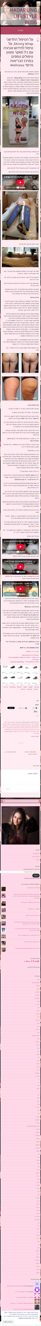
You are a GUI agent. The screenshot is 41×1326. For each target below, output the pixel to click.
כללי (30, 724)
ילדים (38, 1098)
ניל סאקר (27, 731)
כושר (38, 1104)
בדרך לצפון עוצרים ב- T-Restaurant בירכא (29, 935)
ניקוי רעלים (21, 731)
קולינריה (29, 689)
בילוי (38, 1007)
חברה (38, 1048)
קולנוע (38, 1213)
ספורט (38, 1182)
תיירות (6, 687)
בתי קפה (37, 1020)
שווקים (38, 1235)
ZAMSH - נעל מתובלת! (34, 909)
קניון (39, 1222)
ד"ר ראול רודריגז (35, 727)
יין (39, 1091)
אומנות (38, 985)
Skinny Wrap (35, 726)
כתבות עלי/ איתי (36, 856)
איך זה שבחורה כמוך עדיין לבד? (32, 941)
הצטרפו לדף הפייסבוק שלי (30, 655)
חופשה (38, 1054)
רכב (39, 1232)
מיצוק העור (16, 729)
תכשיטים (37, 1260)
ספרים (38, 1185)
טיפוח (25, 687)
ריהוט (38, 1229)
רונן (33, 1297)
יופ (39, 1079)
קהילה (38, 1210)
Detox (4, 724)
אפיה (38, 1001)
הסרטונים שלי (36, 853)
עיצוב (38, 1188)
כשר (39, 1113)
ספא (38, 1179)
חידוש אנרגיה (9, 727)
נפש (27, 724)
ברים (38, 1017)
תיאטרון (38, 1251)
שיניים (38, 1238)
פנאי (38, 1194)
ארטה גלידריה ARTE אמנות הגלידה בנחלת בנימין (27, 948)
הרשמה (36, 875)
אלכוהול (38, 995)
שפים (38, 1247)
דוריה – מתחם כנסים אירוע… (22, 1297)
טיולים (38, 1063)
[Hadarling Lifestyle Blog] (24, 6)
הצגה (38, 1038)
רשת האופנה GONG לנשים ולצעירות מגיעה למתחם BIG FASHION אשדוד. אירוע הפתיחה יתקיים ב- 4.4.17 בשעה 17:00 (26, 896)
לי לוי (4, 727)
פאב (39, 1191)
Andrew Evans (30, 1303)
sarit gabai (31, 1309)
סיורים (38, 1176)
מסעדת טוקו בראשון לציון (33, 887)
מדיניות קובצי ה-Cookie (25, 1318)
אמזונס (18, 726)
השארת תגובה (35, 736)
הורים (38, 1032)
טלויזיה (38, 1076)
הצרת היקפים (16, 727)
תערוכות (38, 1263)
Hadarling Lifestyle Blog (23, 16)
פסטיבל (38, 1198)
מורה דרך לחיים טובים (33, 729)
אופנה (30, 687)
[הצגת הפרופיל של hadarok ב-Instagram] (33, 961)
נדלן (39, 1154)
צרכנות (36, 687)
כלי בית (38, 1107)
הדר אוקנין (27, 727)
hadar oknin (15, 724)
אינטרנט (37, 992)
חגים (38, 1051)
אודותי (23, 689)
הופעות (38, 1029)
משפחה (38, 1141)
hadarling (23, 726)
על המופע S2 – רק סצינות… (16, 1303)
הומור (38, 1026)
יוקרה (38, 1085)
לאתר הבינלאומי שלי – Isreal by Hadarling (24, 662)
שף (39, 1244)
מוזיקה (38, 1123)
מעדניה (38, 1138)
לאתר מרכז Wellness (32, 651)
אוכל (38, 979)
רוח (39, 1226)
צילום (38, 1201)
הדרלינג (22, 727)
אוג (38, 39)
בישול (38, 1010)
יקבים (38, 1101)
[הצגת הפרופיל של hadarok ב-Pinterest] (31, 961)
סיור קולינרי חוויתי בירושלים (33, 915)
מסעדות (38, 1135)
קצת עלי (38, 859)
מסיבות (38, 1132)
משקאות (37, 1145)
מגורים (38, 1116)
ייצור (38, 1095)
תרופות (38, 1272)
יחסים (38, 1088)
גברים (38, 1023)
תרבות (36, 689)
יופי (32, 724)
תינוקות (38, 1257)
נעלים (38, 1160)
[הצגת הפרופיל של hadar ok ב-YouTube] (27, 961)
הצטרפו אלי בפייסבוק (34, 967)
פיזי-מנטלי (15, 731)
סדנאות (38, 1173)
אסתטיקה (18, 722)
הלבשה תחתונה (36, 1035)
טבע (38, 1060)
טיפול (6, 722)
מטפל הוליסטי (23, 729)
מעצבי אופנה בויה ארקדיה (19, 1309)
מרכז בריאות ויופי (34, 731)
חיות (39, 1057)
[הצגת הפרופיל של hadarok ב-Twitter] (36, 961)
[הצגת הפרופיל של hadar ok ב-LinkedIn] (29, 961)
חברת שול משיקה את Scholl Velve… (14, 1286)
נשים (24, 724)
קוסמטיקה (37, 1219)
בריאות (19, 687)
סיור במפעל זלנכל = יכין (21, 1291)
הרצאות (38, 1042)
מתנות (38, 1151)
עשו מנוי (37, 866)
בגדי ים (38, 1004)
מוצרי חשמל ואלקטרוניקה (33, 1126)
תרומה (38, 1269)
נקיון (39, 1166)
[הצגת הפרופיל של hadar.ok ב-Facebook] (38, 961)
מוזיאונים (37, 1120)
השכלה (38, 1045)
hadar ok (9, 724)
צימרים (38, 1204)
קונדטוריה (37, 1216)
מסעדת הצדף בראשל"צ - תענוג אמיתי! (30, 902)
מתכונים (38, 1148)
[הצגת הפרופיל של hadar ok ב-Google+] (24, 961)
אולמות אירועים (36, 982)
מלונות (38, 1129)
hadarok (29, 726)
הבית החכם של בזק (10, 752)
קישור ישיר (36, 733)
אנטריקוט (13, 726)
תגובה (7, 789)
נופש (38, 1157)
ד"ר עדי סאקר (6, 726)
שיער (38, 1241)
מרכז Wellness (9, 729)
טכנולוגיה (12, 687)
